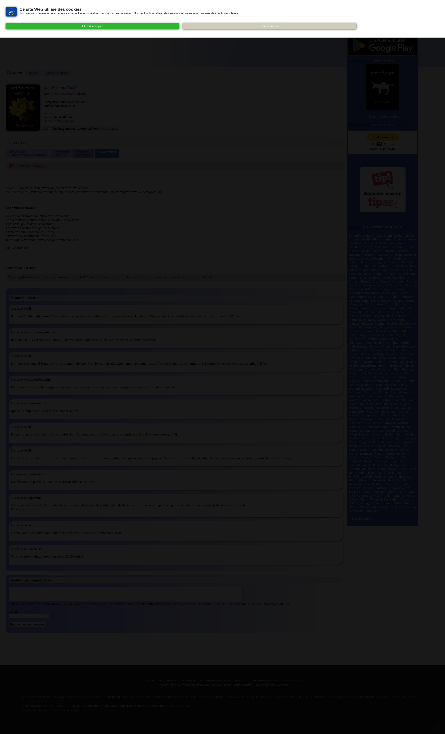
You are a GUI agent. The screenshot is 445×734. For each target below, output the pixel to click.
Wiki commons (365, 697)
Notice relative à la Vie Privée (81, 697)
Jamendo (301, 697)
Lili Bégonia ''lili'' (60, 88)
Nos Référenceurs (35, 701)
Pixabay (414, 697)
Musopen (348, 697)
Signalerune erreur (83, 153)
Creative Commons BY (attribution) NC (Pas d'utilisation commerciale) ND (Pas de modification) (151, 277)
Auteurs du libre (178, 697)
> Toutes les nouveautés (382, 117)
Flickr (255, 697)
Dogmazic (232, 697)
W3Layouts (150, 706)
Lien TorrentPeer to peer (61, 153)
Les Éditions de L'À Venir (325, 697)
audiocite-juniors (57, 72)
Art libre (128, 697)
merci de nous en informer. (289, 680)
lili (54, 113)
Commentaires (107, 152)
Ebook (245, 697)
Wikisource (399, 697)
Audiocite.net (76, 102)
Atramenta (143, 697)
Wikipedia (383, 697)
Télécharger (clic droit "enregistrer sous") (28, 153)
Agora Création (180, 706)
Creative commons (211, 697)
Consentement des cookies (40, 697)
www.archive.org (52, 706)
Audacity (159, 697)
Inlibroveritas (284, 697)
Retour (33, 72)
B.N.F (194, 697)
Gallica (266, 697)
